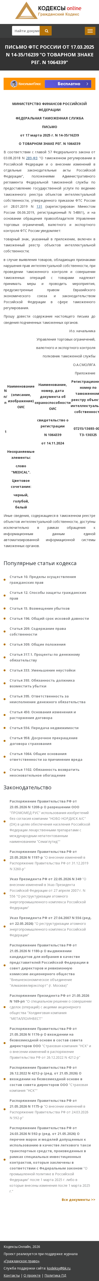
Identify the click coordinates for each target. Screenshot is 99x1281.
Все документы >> (78, 1199)
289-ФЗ (31, 158)
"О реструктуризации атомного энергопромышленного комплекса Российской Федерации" (51, 926)
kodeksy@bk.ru (58, 1268)
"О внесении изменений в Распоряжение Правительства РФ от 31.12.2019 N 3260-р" (49, 860)
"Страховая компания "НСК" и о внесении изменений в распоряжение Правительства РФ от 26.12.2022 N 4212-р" (50, 1043)
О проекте (32, 1275)
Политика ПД (55, 1275)
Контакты (12, 1275)
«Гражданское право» (21, 1261)
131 (39, 206)
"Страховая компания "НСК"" (49, 1079)
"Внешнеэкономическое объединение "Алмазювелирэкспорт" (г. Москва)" (49, 965)
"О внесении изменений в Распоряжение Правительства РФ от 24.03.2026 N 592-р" (49, 1109)
